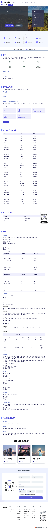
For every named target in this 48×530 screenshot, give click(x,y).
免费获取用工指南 (9, 25)
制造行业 (18, 515)
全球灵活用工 (19, 511)
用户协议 (33, 515)
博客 (25, 517)
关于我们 (33, 509)
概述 (14, 49)
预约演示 (2, 4)
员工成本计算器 (36, 2)
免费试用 (6, 122)
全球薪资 (18, 513)
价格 (22, 2)
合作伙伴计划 (26, 515)
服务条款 (33, 517)
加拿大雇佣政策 (8, 459)
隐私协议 (33, 511)
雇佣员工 (17, 49)
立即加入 (10, 4)
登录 (6, 4)
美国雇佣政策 (36, 459)
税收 (27, 49)
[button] (13, 2)
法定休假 (24, 49)
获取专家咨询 (18, 25)
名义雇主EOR (19, 509)
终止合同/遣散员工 (32, 49)
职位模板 (25, 513)
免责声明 (33, 513)
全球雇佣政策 (11, 509)
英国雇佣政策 (22, 459)
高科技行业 (18, 519)
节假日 (21, 49)
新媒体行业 (18, 517)
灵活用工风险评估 (27, 511)
